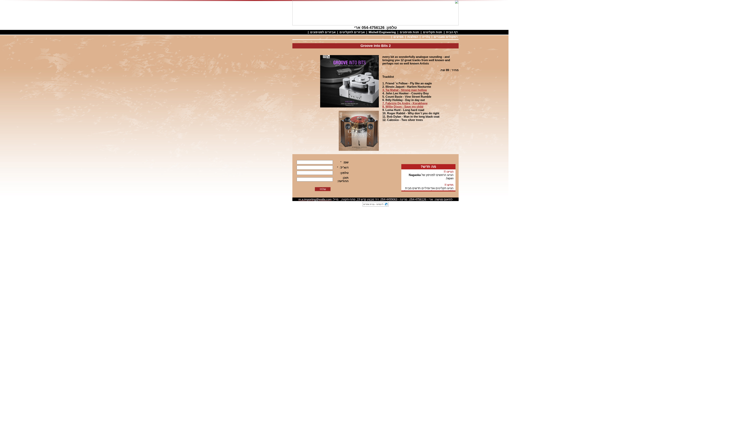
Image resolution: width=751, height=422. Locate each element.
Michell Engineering (382, 32)
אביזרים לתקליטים (352, 32)
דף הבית (452, 32)
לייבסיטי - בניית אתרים (373, 204)
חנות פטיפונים (409, 32)
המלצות (412, 36)
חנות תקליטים (432, 32)
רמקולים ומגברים (446, 36)
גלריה (426, 36)
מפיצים (398, 36)
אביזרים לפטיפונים (323, 32)
